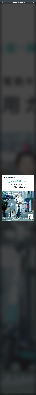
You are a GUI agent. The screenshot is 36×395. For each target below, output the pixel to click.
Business (25, 393)
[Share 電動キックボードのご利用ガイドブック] (30, 393)
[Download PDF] (34, 393)
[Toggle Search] (33, 2)
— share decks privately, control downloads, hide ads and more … (18, 0)
